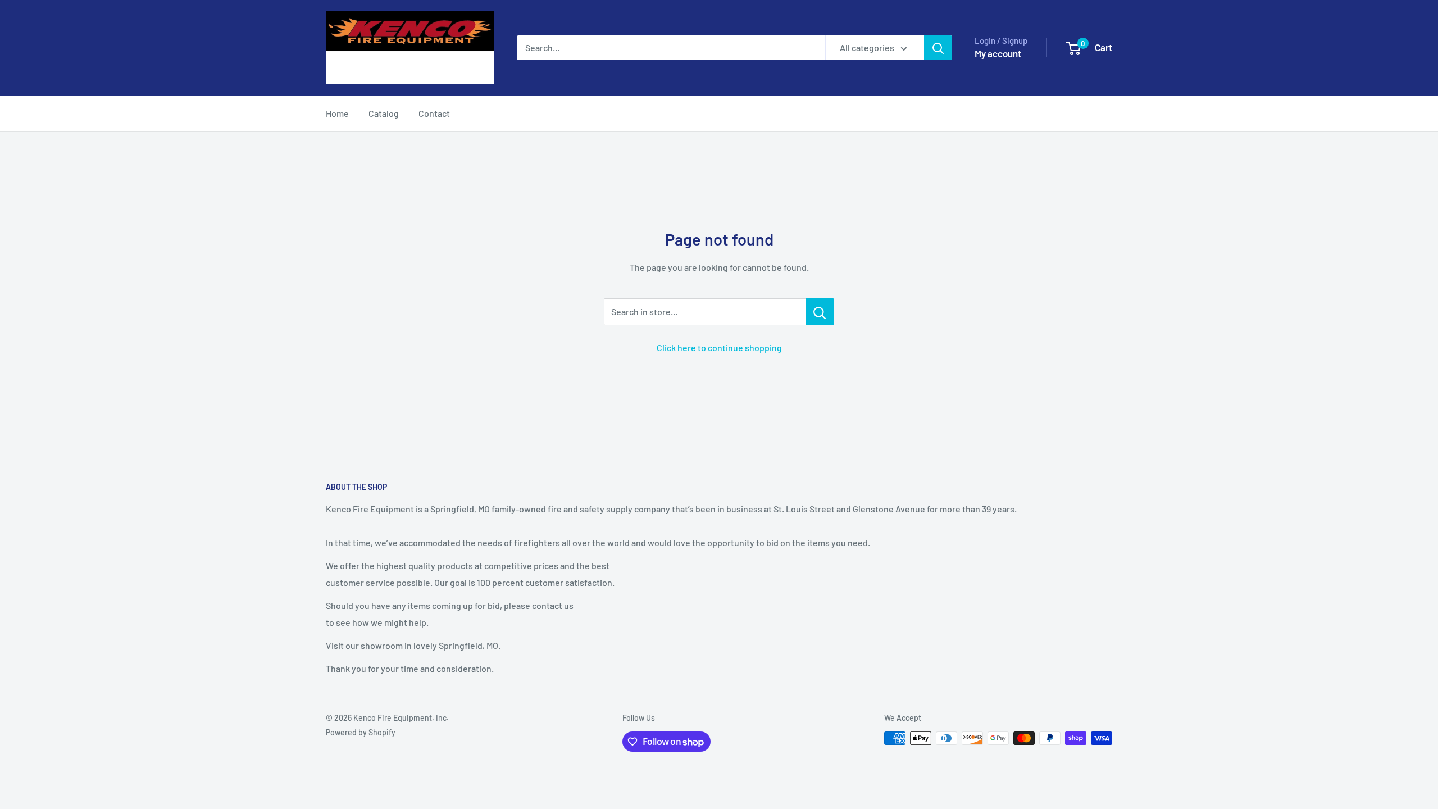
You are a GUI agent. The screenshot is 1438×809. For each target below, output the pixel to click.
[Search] (938, 47)
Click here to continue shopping (719, 347)
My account (998, 53)
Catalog (383, 113)
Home (337, 113)
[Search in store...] (820, 311)
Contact (434, 113)
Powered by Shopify (360, 732)
